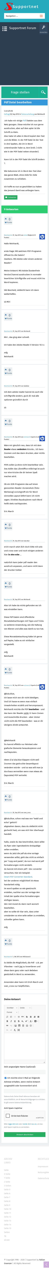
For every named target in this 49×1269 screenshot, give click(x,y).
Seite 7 (7, 1197)
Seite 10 (7, 1209)
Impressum (43, 1166)
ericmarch (27, 437)
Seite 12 (7, 1217)
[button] (12, 1008)
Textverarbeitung (27, 114)
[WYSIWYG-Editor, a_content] (24, 1046)
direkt (7, 1240)
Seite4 (8, 1185)
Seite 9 (7, 1205)
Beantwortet (8, 235)
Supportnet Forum (22, 28)
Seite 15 (7, 1228)
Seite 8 (7, 1201)
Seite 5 (7, 1189)
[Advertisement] (24, 58)
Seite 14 (7, 1224)
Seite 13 (7, 1220)
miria (25, 235)
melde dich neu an (29, 1124)
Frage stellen (20, 92)
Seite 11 (7, 1213)
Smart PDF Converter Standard (18, 877)
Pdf (24, 120)
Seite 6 (7, 1193)
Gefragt (7, 114)
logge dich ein (13, 1124)
